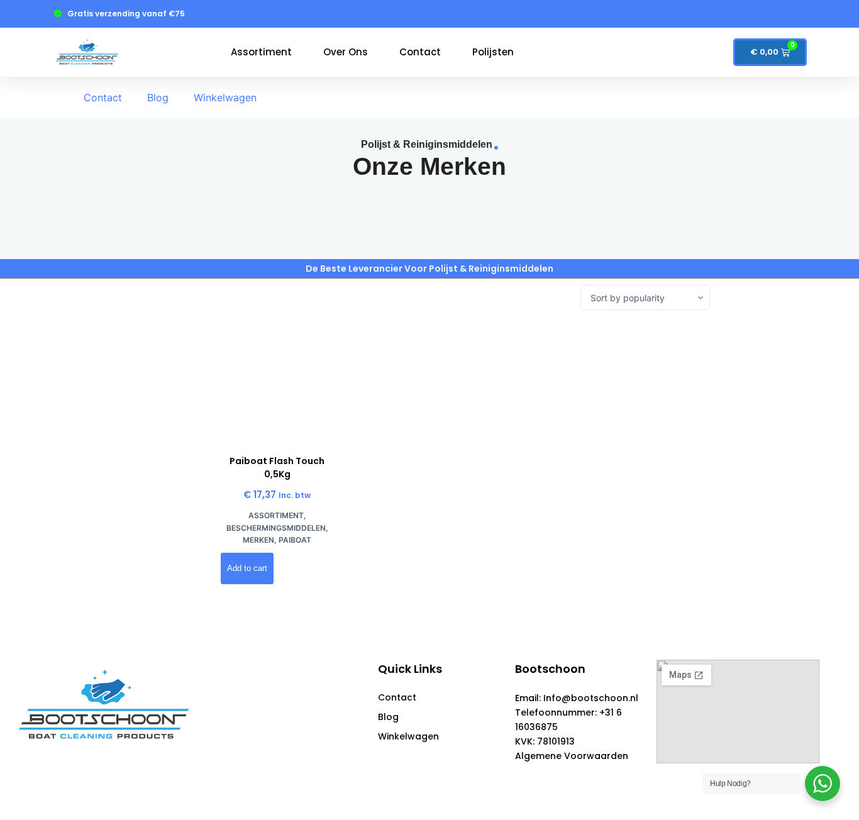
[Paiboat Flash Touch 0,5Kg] (277, 382)
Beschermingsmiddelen (276, 528)
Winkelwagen (225, 97)
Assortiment (261, 51)
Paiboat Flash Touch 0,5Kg (277, 467)
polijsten (493, 51)
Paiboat (295, 540)
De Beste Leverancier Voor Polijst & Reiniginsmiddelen (429, 268)
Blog (158, 97)
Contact (420, 51)
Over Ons (345, 51)
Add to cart (247, 568)
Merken (258, 540)
